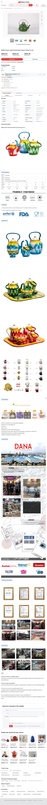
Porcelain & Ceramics (11, 785)
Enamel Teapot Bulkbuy (37, 794)
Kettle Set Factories (31, 791)
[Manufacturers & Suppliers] (23, 2)
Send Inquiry (12, 59)
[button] (42, 95)
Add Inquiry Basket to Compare (23, 44)
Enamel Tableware (38, 772)
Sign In (3, 87)
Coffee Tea (12, 791)
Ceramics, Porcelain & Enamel (18, 8)
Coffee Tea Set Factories (21, 791)
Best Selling (26, 772)
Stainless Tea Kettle (26, 794)
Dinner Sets (19, 785)
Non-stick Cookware (27, 775)
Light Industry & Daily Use (8, 8)
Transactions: (7, 77)
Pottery (3, 785)
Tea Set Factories (5, 791)
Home (2, 8)
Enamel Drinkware (15, 772)
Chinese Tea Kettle (40, 791)
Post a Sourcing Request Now (34, 726)
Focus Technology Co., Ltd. (16, 800)
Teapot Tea (19, 794)
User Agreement (29, 800)
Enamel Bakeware (4, 772)
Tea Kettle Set (4, 794)
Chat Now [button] (36, 59)
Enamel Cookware (15, 775)
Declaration (35, 800)
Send (11, 726)
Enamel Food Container (5, 775)
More (2, 796)
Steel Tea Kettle (12, 794)
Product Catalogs (17, 770)
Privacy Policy (40, 800)
